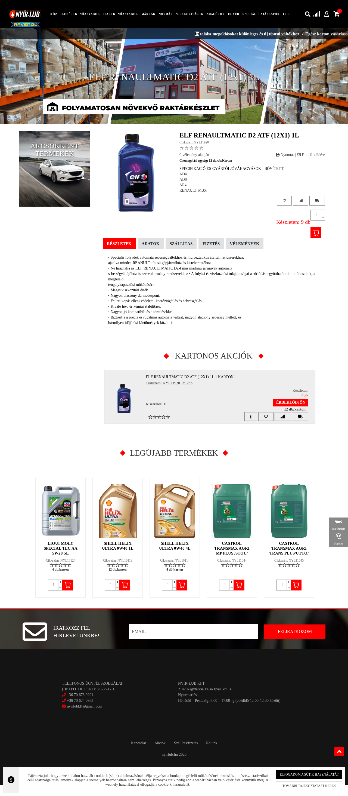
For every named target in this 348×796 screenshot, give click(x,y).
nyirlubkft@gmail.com (84, 706)
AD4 (183, 174)
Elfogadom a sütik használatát (309, 774)
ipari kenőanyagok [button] (120, 14)
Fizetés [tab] (211, 243)
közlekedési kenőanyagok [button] (75, 14)
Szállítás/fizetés (186, 743)
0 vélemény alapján (194, 155)
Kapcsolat (138, 743)
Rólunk (211, 743)
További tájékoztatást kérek (309, 786)
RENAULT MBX (193, 190)
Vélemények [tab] (244, 243)
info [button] (287, 14)
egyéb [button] (233, 14)
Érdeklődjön (290, 402)
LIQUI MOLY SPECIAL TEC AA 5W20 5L (60, 548)
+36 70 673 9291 (80, 695)
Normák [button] (166, 14)
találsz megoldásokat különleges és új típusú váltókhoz (228, 34)
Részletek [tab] (119, 243)
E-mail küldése (313, 155)
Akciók (160, 743)
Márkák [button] (148, 14)
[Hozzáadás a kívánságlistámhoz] (284, 201)
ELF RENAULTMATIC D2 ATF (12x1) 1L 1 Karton (190, 377)
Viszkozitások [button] (189, 14)
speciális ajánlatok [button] (261, 14)
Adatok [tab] (151, 243)
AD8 (183, 179)
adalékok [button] (216, 14)
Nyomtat (286, 155)
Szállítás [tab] (181, 243)
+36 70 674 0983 (80, 701)
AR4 (183, 185)
